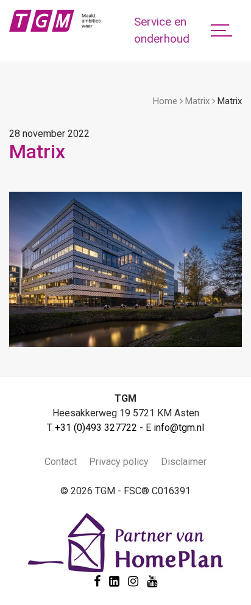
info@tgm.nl (179, 427)
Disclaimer (184, 461)
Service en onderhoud (161, 30)
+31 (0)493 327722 (96, 427)
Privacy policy (119, 461)
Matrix (197, 101)
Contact (60, 461)
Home (165, 101)
